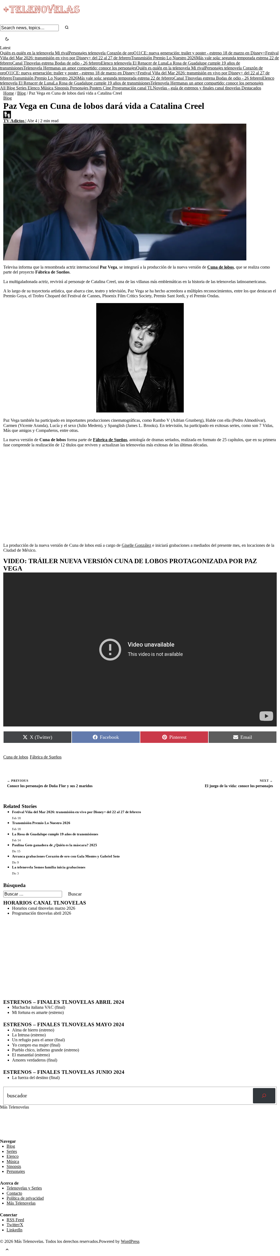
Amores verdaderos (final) (34, 1060)
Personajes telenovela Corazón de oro (101, 53)
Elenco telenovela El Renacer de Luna (134, 63)
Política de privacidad (25, 1198)
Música (47, 88)
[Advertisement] (140, 490)
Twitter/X (15, 1224)
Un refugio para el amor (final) (38, 1039)
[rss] (4, 1135)
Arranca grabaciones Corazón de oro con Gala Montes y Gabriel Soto (66, 856)
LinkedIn (14, 1230)
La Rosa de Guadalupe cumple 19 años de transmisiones (101, 83)
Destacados (251, 88)
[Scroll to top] (7, 1250)
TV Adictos (14, 120)
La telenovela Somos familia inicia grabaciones (48, 867)
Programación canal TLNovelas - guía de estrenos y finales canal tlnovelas (176, 88)
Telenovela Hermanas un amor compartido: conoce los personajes (79, 68)
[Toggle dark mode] (7, 39)
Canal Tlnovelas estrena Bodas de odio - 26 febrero (56, 63)
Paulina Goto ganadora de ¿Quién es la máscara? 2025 (54, 845)
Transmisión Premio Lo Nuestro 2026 (163, 58)
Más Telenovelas (21, 1203)
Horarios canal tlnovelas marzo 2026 (43, 908)
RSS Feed (11, 1124)
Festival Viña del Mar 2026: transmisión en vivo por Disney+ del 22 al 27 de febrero (76, 812)
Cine (107, 88)
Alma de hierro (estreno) (33, 1030)
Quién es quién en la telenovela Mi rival (34, 53)
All (3, 88)
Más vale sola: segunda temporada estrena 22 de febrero (125, 78)
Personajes (79, 88)
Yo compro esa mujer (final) (36, 1045)
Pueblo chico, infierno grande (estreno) (45, 1050)
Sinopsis (62, 88)
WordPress (130, 1241)
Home (8, 93)
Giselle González (136, 545)
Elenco (34, 88)
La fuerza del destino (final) (36, 1077)
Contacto (14, 1193)
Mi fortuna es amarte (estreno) (38, 1012)
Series (22, 88)
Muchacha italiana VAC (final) (38, 1007)
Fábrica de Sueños (46, 757)
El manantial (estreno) (31, 1055)
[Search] (67, 28)
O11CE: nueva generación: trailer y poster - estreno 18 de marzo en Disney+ (199, 53)
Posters (96, 88)
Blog (11, 88)
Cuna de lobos (15, 757)
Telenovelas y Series (24, 1188)
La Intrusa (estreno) (29, 1035)
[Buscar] (264, 1095)
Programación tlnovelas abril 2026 (41, 913)
